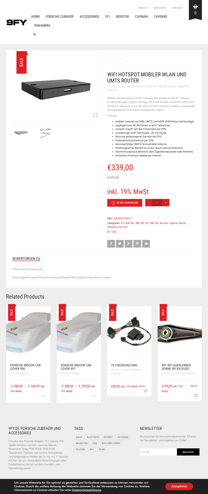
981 (119, 86)
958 (114, 86)
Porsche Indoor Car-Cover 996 (25, 367)
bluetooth (93, 437)
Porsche (112, 90)
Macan (172, 86)
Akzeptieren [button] (179, 486)
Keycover (123, 437)
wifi (92, 449)
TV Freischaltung (124, 365)
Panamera (42, 25)
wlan (102, 449)
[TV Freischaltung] (111, 59)
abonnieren (188, 451)
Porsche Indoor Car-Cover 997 (76, 367)
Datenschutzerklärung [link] (86, 490)
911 (107, 16)
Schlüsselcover (111, 443)
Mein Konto (160, 8)
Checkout (177, 8)
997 (143, 86)
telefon (80, 449)
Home (35, 16)
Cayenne (160, 16)
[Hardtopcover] (122, 59)
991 (133, 86)
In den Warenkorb (127, 202)
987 (128, 86)
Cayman (141, 16)
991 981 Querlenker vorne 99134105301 (176, 367)
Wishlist (143, 8)
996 (138, 86)
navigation (82, 443)
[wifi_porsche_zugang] (21, 134)
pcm (94, 443)
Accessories (89, 16)
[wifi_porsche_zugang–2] (45, 134)
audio (79, 437)
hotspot (108, 437)
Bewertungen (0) (26, 258)
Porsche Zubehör (60, 16)
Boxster (122, 16)
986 (124, 86)
